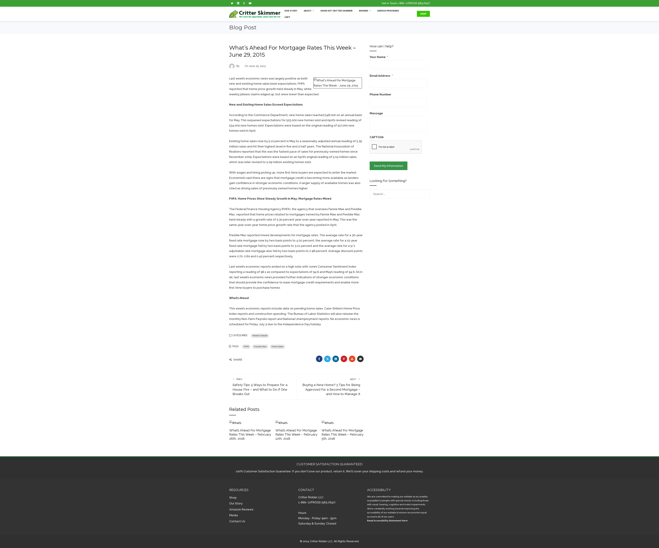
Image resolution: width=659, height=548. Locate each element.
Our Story (290, 10)
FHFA (246, 346)
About (307, 10)
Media (233, 515)
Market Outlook (260, 335)
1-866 (400, 3)
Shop (423, 13)
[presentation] (396, 147)
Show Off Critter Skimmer (336, 10)
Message (376, 113)
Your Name (379, 57)
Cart (287, 17)
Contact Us (237, 521)
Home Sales (277, 346)
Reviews (363, 10)
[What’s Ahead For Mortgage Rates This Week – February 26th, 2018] (235, 422)
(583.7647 (423, 3)
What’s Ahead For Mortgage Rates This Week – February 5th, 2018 (342, 434)
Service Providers (388, 10)
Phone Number (380, 94)
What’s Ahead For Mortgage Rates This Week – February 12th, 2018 (296, 434)
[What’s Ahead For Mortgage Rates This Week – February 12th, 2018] (281, 422)
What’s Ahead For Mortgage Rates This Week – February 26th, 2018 (250, 434)
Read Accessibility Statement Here (387, 520)
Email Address (381, 75)
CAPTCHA (377, 137)
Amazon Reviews (241, 509)
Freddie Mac (260, 346)
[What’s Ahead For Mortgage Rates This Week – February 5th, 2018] (328, 422)
